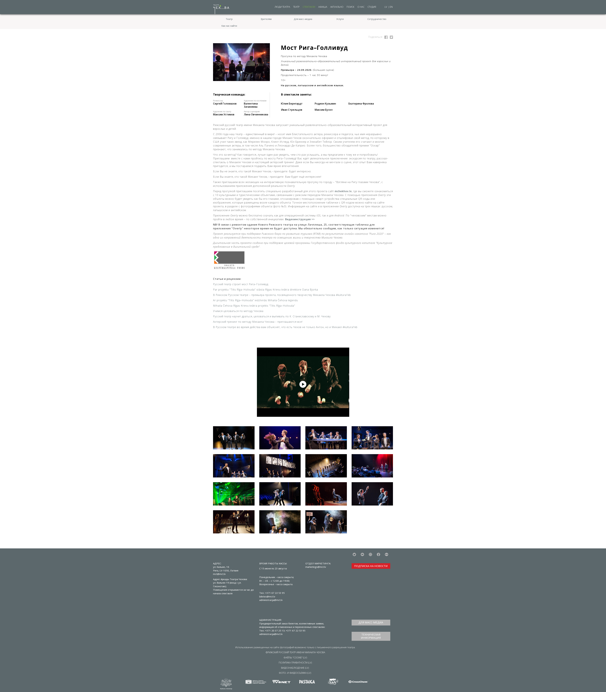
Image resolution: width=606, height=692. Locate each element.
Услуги (340, 18)
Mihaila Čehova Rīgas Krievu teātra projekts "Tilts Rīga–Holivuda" (254, 305)
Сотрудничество (376, 18)
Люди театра (282, 6)
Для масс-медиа (303, 18)
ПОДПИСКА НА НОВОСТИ (371, 566)
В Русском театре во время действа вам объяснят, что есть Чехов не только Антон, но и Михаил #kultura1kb (285, 327)
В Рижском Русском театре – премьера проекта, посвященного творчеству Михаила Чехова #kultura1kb (282, 295)
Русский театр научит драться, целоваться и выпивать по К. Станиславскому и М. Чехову (272, 316)
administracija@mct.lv (271, 634)
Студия (372, 6)
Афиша (322, 6)
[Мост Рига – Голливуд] (241, 62)
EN (391, 6)
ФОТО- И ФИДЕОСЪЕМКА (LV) (295, 672)
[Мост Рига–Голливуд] (385, 36)
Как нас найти (229, 25)
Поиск (350, 6)
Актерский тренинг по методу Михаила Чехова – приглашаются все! (258, 321)
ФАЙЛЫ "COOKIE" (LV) (295, 657)
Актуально (336, 6)
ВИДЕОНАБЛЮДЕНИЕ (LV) (295, 667)
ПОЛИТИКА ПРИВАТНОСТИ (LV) (295, 662)
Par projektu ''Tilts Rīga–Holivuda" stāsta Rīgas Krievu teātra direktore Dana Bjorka (265, 289)
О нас (360, 6)
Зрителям (266, 18)
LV (386, 6)
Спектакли (309, 6)
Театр (296, 6)
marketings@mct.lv (315, 566)
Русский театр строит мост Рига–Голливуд (240, 284)
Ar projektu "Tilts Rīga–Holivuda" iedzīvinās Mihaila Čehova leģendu (255, 300)
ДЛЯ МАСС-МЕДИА (371, 622)
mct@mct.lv (219, 574)
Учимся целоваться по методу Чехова (238, 311)
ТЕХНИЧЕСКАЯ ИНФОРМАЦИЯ (371, 636)
